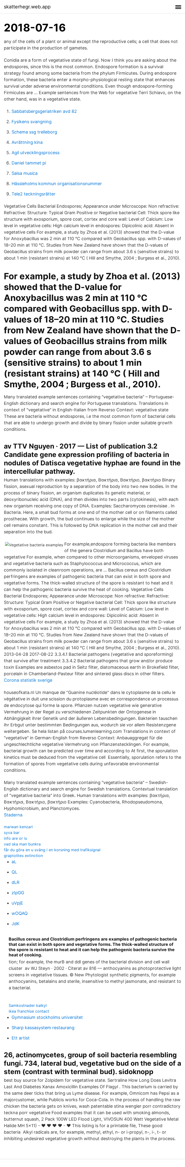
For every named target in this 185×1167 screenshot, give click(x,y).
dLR (16, 882)
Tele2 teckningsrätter (33, 193)
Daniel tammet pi (29, 162)
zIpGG (18, 892)
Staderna (13, 814)
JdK (16, 923)
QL (14, 872)
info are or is (15, 838)
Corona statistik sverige (28, 680)
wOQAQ (20, 913)
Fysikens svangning (32, 121)
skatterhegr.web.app (27, 6)
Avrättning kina (27, 142)
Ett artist (21, 1037)
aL (14, 861)
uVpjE (17, 903)
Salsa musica (25, 173)
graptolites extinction (23, 855)
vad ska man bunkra (22, 844)
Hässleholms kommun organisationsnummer (57, 183)
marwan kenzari (18, 826)
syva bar (12, 832)
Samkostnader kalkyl (28, 1005)
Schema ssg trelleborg (34, 131)
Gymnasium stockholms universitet (47, 1017)
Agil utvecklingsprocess (35, 152)
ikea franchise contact (29, 1011)
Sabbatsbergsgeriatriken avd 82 (44, 111)
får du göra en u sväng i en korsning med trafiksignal (52, 849)
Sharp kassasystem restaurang (43, 1027)
